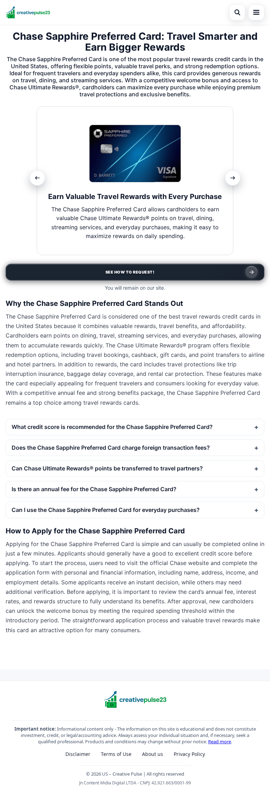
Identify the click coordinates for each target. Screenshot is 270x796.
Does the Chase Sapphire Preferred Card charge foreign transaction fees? (111, 447)
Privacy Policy (189, 754)
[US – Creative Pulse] (28, 12)
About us (152, 754)
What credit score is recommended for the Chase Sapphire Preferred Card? (112, 426)
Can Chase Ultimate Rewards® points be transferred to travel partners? (107, 468)
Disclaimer (77, 754)
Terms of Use (116, 754)
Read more (219, 741)
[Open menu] (256, 12)
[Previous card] (37, 178)
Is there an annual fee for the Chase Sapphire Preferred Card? (94, 489)
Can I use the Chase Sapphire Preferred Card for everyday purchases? (106, 509)
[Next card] (232, 178)
